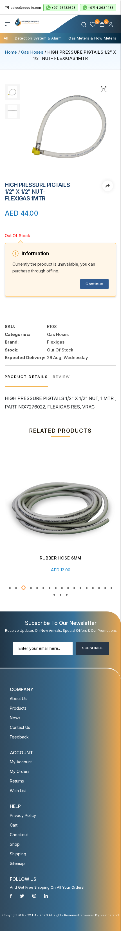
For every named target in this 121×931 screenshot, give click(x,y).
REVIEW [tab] (61, 376)
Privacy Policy (23, 815)
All (6, 38)
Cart (13, 825)
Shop (15, 844)
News (15, 717)
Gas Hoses (32, 52)
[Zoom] (103, 88)
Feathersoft (110, 915)
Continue (94, 283)
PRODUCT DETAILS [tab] (26, 376)
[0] (103, 24)
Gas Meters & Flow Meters (92, 38)
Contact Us (20, 727)
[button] (10, 588)
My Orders (20, 771)
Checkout (19, 834)
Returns (17, 781)
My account (21, 761)
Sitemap (17, 863)
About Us (18, 698)
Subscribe (92, 648)
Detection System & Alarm (38, 38)
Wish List (18, 790)
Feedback (19, 737)
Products (18, 708)
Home (11, 52)
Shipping (18, 853)
